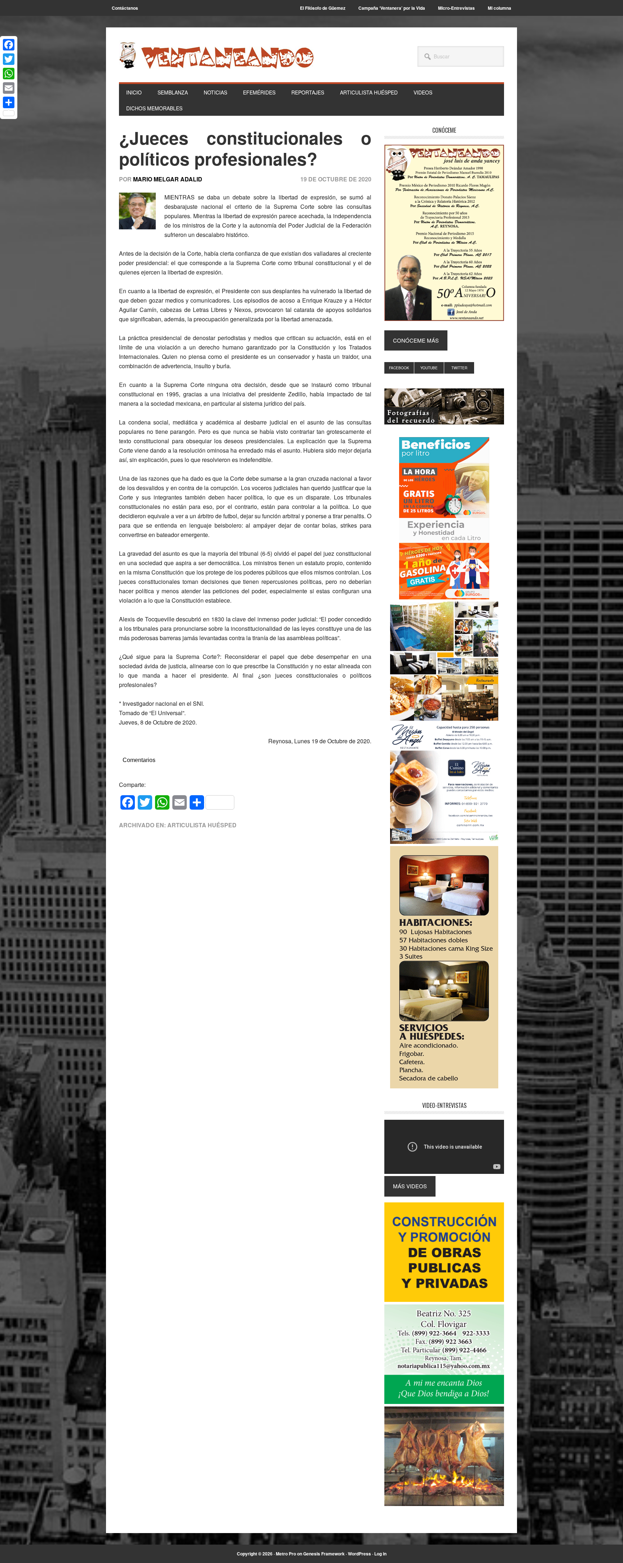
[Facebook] (8, 45)
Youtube (429, 367)
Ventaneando (216, 55)
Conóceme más (416, 340)
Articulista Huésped (202, 825)
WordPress (359, 1553)
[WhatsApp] (8, 73)
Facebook (399, 367)
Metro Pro (286, 1553)
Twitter (459, 367)
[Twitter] (8, 59)
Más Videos (410, 1186)
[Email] (8, 88)
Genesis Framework (324, 1553)
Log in (380, 1553)
